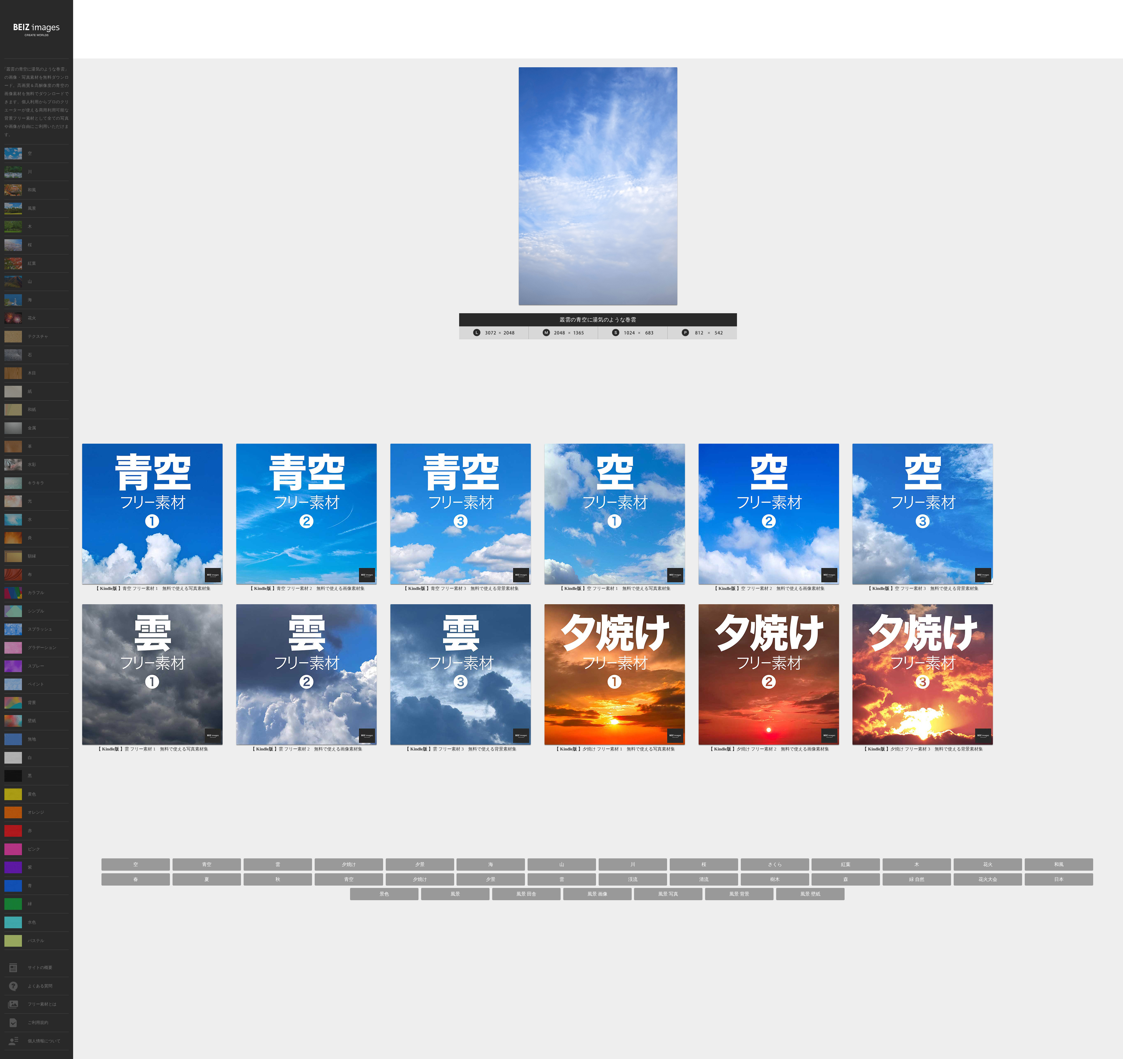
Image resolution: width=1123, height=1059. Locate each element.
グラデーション (42, 647)
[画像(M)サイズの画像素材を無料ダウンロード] (563, 332)
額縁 (32, 556)
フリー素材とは (42, 1004)
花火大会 (988, 879)
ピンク (34, 849)
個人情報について (44, 1041)
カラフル (36, 592)
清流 (704, 879)
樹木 (775, 879)
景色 (384, 893)
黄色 (32, 794)
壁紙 (32, 721)
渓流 (633, 879)
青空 (60, 85)
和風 (1059, 864)
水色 (32, 922)
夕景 (420, 864)
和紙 (32, 409)
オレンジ (36, 812)
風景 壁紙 (810, 893)
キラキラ (36, 483)
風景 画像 (597, 893)
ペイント (36, 684)
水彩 (32, 464)
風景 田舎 (526, 893)
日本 (1059, 879)
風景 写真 (668, 893)
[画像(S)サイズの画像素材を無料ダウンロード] (633, 332)
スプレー (36, 666)
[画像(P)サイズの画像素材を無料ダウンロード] (702, 332)
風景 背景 (739, 893)
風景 (455, 893)
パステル (36, 941)
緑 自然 (916, 879)
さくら (775, 864)
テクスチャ (38, 336)
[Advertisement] (598, 29)
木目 (32, 373)
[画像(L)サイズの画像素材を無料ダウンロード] (494, 332)
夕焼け (349, 864)
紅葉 (845, 864)
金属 (32, 428)
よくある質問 (40, 986)
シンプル (36, 611)
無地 (32, 739)
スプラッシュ (40, 629)
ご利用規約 (38, 1022)
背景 (32, 702)
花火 (988, 864)
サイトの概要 (40, 967)
